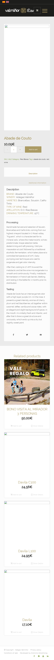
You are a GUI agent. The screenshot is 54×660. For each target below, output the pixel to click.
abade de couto (40, 159)
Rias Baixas (24, 159)
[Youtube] (43, 656)
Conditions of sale (11, 653)
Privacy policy (35, 650)
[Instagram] (38, 656)
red (47, 159)
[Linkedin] (47, 656)
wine (6, 162)
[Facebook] (34, 656)
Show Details (38, 426)
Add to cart (33, 149)
